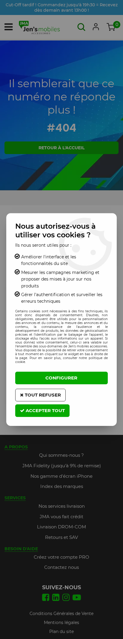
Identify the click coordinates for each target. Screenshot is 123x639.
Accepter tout (44, 410)
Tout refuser (42, 395)
